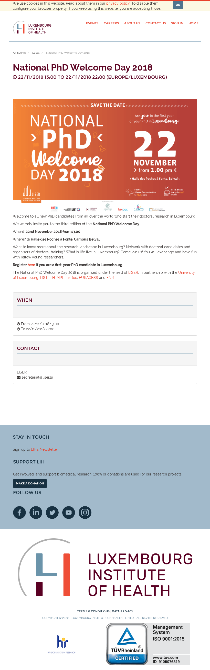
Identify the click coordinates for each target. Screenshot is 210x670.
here (31, 265)
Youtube (68, 512)
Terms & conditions (93, 611)
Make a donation (30, 483)
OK (178, 5)
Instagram (85, 512)
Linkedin (35, 512)
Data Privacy (122, 611)
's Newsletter (47, 449)
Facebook (19, 512)
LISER (133, 272)
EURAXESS (88, 278)
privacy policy (118, 3)
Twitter (52, 512)
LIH (52, 278)
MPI (60, 278)
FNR (110, 278)
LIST (44, 278)
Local (35, 52)
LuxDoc (71, 278)
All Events (19, 52)
